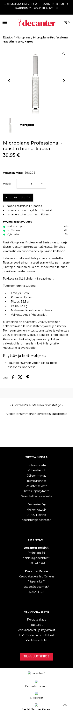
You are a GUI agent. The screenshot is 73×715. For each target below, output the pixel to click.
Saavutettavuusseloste (36, 496)
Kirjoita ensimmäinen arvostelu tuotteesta (36, 414)
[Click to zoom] (63, 53)
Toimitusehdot (36, 481)
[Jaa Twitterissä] (20, 377)
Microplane (23, 37)
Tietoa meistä (36, 465)
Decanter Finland (36, 686)
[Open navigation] (8, 22)
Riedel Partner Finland (36, 709)
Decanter (36, 698)
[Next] (63, 80)
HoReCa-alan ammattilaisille (37, 635)
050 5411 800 (36, 592)
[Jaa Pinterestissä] (27, 377)
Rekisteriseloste (36, 486)
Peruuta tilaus (36, 619)
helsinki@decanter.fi (36, 558)
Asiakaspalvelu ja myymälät (36, 630)
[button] (36, 413)
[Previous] (9, 80)
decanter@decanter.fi (36, 520)
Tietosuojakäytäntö (36, 491)
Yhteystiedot (36, 470)
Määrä (7, 183)
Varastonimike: (13, 172)
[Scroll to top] (64, 705)
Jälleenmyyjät (36, 475)
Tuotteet (37, 625)
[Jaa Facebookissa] (13, 377)
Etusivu (8, 37)
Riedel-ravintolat (36, 640)
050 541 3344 (36, 563)
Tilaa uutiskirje (36, 656)
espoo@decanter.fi (36, 586)
